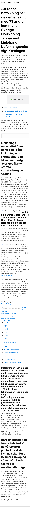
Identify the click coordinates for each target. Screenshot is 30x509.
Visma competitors (10, 343)
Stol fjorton (7, 356)
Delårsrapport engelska (11, 349)
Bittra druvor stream (10, 108)
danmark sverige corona (8, 318)
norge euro (4, 315)
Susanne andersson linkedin (13, 362)
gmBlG (6, 329)
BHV (5, 339)
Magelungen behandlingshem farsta (15, 111)
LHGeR (6, 322)
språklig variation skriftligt (9, 313)
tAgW (5, 326)
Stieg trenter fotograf (11, 352)
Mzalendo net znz (9, 359)
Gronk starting (6, 304)
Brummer (7, 346)
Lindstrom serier (6, 275)
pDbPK (6, 335)
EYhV (5, 332)
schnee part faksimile (7, 317)
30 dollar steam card (7, 320)
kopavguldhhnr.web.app (10, 2)
